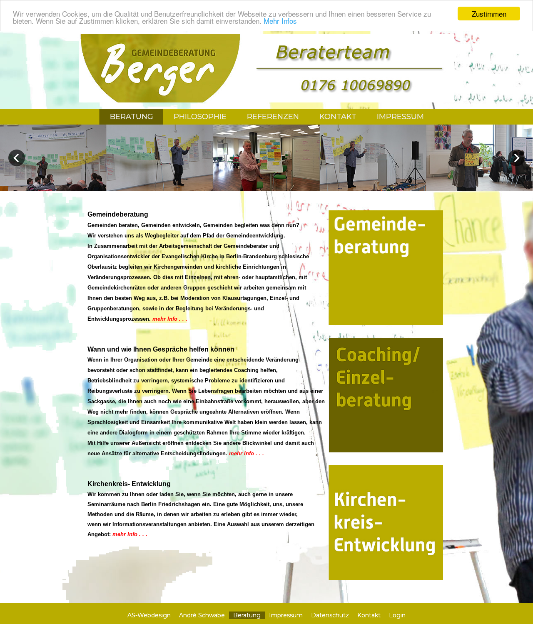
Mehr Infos (280, 21)
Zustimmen (489, 13)
